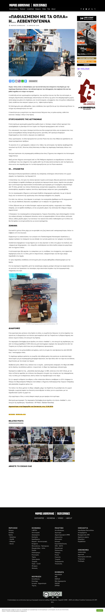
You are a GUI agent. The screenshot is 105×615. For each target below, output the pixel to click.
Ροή (49, 9)
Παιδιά (34, 550)
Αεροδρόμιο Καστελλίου (86, 530)
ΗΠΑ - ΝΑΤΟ (59, 546)
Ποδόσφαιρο (36, 552)
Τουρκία (57, 559)
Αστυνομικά (36, 532)
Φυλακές (35, 568)
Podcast (22, 9)
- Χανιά (11, 543)
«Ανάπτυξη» (82, 552)
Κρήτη (11, 535)
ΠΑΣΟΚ (57, 583)
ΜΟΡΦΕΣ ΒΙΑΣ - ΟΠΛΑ (21, 414)
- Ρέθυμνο (12, 541)
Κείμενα (38, 9)
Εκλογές (57, 541)
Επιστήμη (35, 581)
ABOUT (69, 518)
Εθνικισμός (58, 539)
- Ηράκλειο (12, 537)
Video (44, 9)
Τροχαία (34, 561)
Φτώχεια (34, 566)
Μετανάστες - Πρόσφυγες (40, 546)
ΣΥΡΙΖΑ (57, 585)
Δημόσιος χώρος (83, 537)
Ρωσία (57, 555)
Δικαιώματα (36, 535)
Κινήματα (35, 543)
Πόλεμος (57, 552)
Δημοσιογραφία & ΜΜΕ (62, 535)
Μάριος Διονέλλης (18, 25)
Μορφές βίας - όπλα (38, 548)
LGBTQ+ (34, 530)
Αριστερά (58, 532)
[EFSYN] (86, 94)
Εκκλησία (35, 537)
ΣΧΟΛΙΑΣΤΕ (33, 81)
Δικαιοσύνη (58, 537)
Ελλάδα (11, 532)
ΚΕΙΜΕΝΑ (51, 518)
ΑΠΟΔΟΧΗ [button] (99, 610)
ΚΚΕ (56, 576)
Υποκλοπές (58, 563)
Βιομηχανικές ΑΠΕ (84, 535)
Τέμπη (34, 557)
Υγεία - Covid (36, 563)
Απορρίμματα (82, 532)
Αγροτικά (81, 554)
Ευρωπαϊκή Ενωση (61, 543)
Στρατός (58, 557)
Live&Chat (30, 9)
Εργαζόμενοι (36, 539)
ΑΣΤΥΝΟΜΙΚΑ (12, 414)
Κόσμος (11, 530)
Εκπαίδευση (36, 579)
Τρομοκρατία (59, 561)
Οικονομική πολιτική (84, 556)
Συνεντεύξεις (13, 9)
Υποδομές (81, 561)
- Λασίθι (11, 539)
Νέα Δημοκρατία (60, 581)
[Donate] (86, 65)
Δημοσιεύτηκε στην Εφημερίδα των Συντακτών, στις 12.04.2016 (31, 406)
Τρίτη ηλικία (36, 559)
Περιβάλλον (82, 541)
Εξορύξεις (81, 539)
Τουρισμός (81, 559)
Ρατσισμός (35, 555)
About (53, 9)
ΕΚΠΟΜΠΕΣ (39, 518)
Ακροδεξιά (58, 574)
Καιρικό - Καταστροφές (39, 541)
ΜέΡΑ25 (57, 579)
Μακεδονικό (59, 548)
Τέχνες (34, 585)
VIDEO (60, 518)
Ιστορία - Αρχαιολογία (39, 583)
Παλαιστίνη (58, 550)
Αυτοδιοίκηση (59, 530)
